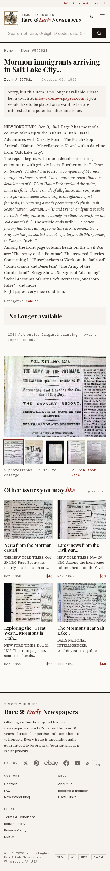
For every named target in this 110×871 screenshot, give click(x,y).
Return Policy (14, 824)
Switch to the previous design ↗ (84, 3)
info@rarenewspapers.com (59, 98)
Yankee (32, 301)
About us (65, 784)
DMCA (9, 837)
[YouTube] (77, 763)
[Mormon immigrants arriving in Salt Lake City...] (13, 452)
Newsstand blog (17, 797)
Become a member (73, 791)
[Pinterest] (36, 763)
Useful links (67, 797)
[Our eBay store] (51, 763)
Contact (10, 784)
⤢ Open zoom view (83, 472)
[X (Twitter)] (25, 763)
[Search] (99, 33)
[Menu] (102, 16)
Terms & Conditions (20, 817)
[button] (55, 396)
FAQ (7, 791)
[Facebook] (66, 763)
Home (8, 50)
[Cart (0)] (91, 15)
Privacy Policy (15, 830)
